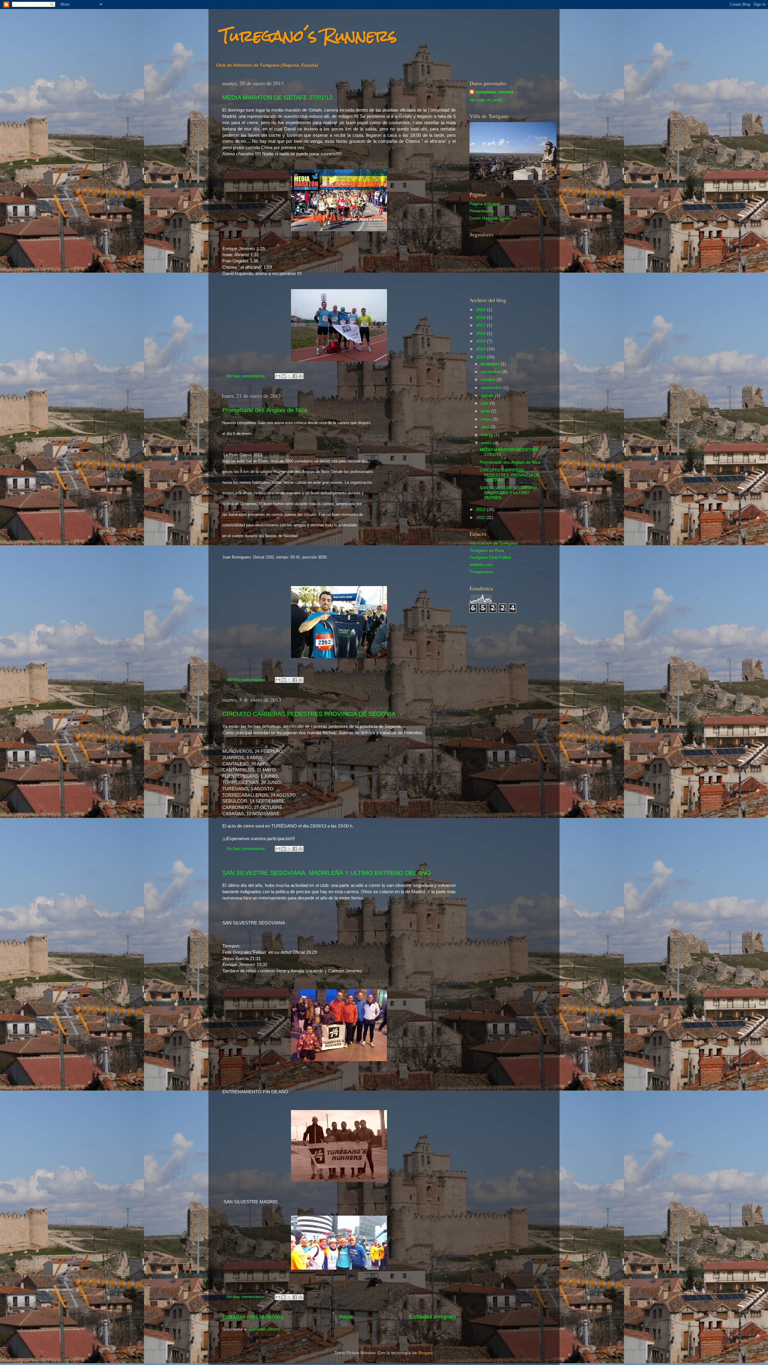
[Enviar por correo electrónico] (278, 376)
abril (485, 427)
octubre (488, 379)
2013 (481, 357)
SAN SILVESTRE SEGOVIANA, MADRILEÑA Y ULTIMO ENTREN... (509, 493)
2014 (481, 349)
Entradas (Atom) (264, 1329)
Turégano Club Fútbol (490, 557)
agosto (488, 395)
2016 (481, 333)
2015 (481, 341)
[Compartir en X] (289, 376)
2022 (481, 309)
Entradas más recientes (252, 1316)
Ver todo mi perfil (486, 100)
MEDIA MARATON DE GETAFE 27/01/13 (277, 97)
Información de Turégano (494, 543)
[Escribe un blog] (283, 376)
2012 (481, 509)
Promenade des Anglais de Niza (264, 410)
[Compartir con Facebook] (295, 376)
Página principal (485, 204)
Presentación (482, 211)
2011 (481, 517)
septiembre (492, 387)
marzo (487, 435)
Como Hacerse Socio (490, 218)
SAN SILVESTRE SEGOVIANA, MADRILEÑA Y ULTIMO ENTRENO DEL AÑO (326, 873)
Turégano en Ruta (487, 550)
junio (486, 411)
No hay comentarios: (246, 376)
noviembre (491, 372)
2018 (481, 317)
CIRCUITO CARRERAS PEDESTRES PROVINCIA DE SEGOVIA (308, 714)
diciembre (491, 364)
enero (487, 443)
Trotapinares (482, 572)
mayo (487, 419)
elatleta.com (481, 564)
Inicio (346, 1316)
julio (485, 403)
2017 (481, 325)
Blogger (425, 1353)
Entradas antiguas (432, 1316)
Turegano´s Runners (308, 36)
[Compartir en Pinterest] (301, 376)
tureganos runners (495, 92)
